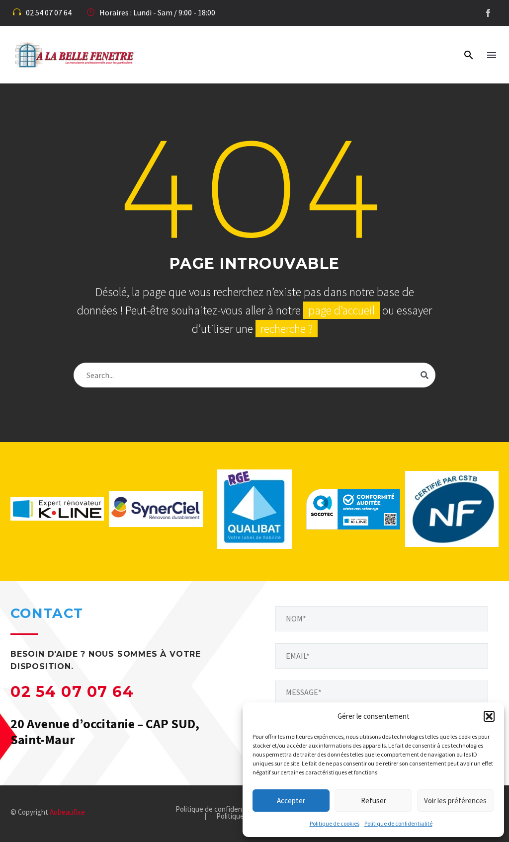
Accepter (291, 800)
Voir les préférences (455, 800)
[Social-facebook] (488, 13)
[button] (489, 716)
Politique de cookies (334, 823)
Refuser (373, 800)
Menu (491, 55)
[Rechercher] (424, 375)
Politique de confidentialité (398, 823)
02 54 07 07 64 (72, 692)
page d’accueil (341, 310)
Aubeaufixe (67, 812)
